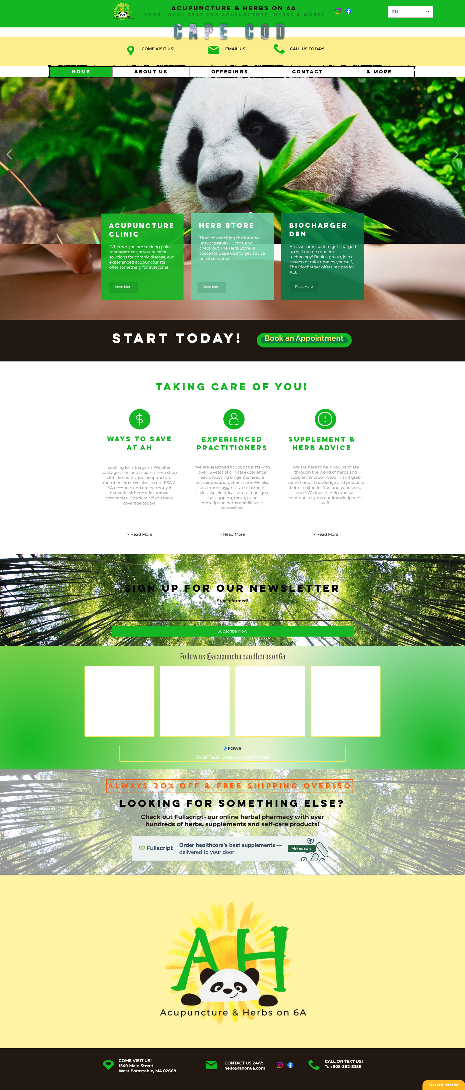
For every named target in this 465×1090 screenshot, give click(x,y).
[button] (379, 72)
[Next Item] (456, 155)
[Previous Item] (9, 155)
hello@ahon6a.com (244, 1068)
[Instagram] (338, 11)
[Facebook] (349, 11)
